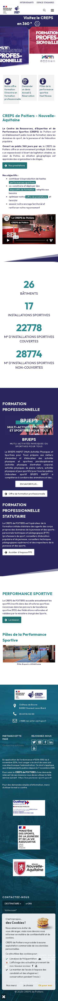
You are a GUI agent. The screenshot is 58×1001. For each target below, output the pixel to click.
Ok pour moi (45, 985)
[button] (3, 997)
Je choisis (28, 985)
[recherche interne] (45, 10)
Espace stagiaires (45, 2)
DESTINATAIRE (12, 903)
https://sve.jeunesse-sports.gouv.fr (35, 777)
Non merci (11, 985)
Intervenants (27, 2)
